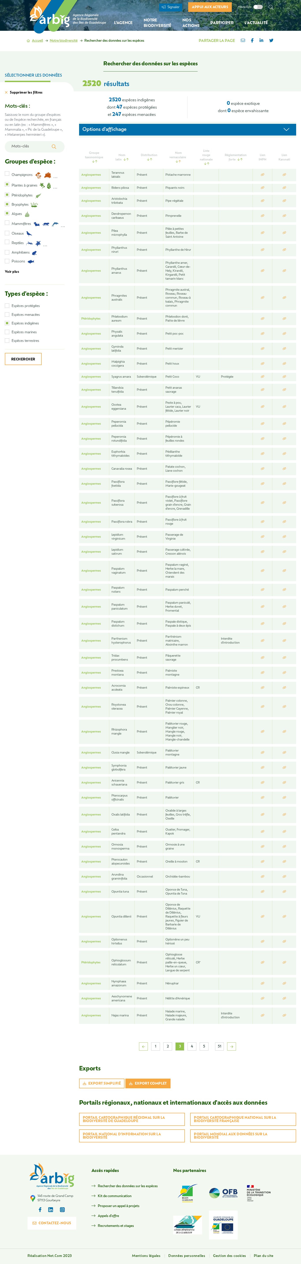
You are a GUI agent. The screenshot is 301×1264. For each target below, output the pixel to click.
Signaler (173, 7)
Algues (17, 214)
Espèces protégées (26, 306)
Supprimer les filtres (26, 92)
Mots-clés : (17, 106)
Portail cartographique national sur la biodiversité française (235, 1119)
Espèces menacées (26, 315)
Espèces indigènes (25, 323)
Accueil (37, 41)
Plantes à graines (24, 185)
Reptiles (18, 243)
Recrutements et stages (116, 1226)
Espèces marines (24, 332)
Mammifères (21, 224)
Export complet (151, 1083)
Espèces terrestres (25, 341)
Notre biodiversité (64, 41)
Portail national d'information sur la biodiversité (122, 1136)
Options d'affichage (104, 129)
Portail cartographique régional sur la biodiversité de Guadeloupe (124, 1119)
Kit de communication (115, 1196)
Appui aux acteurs (210, 7)
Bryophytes (20, 205)
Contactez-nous (55, 1223)
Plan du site (263, 1256)
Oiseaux (18, 233)
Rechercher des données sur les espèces (128, 1186)
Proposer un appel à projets (118, 1206)
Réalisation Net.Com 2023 (50, 1256)
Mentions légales (146, 1256)
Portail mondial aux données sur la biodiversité (230, 1136)
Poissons (18, 261)
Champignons (22, 175)
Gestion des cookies (229, 1256)
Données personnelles (186, 1256)
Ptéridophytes (22, 195)
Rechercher (23, 359)
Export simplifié (104, 1083)
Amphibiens (21, 252)
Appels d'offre (108, 1216)
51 (219, 1046)
